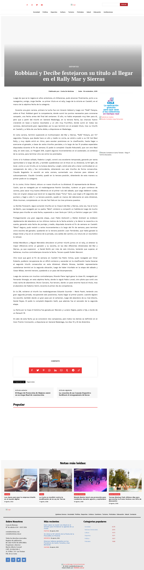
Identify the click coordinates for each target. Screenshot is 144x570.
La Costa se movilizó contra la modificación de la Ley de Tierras (52, 498)
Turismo (105, 514)
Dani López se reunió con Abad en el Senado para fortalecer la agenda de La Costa (59, 526)
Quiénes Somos (61, 514)
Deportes (74, 67)
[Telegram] (73, 370)
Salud (127, 514)
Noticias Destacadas (80, 494)
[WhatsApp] (49, 370)
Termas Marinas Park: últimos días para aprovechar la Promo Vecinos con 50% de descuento (125, 499)
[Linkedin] (55, 370)
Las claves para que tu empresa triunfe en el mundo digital (19, 498)
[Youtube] (42, 5)
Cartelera (98, 514)
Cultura (91, 514)
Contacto (133, 514)
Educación (120, 514)
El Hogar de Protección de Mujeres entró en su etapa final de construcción (32, 394)
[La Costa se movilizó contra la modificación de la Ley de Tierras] (55, 480)
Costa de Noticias (67, 91)
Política (41, 494)
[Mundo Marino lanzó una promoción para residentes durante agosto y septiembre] (90, 480)
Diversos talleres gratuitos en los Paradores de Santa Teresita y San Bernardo (57, 543)
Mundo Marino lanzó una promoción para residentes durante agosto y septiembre (90, 498)
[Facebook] (27, 5)
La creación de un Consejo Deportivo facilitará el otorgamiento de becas (75, 394)
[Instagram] (32, 5)
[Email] (61, 370)
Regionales (31, 382)
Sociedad (7, 494)
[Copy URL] (79, 370)
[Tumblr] (67, 370)
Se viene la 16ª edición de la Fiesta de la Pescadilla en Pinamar (59, 535)
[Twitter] (37, 5)
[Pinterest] (44, 370)
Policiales (112, 514)
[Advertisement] (55, 340)
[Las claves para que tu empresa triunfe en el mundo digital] (20, 480)
